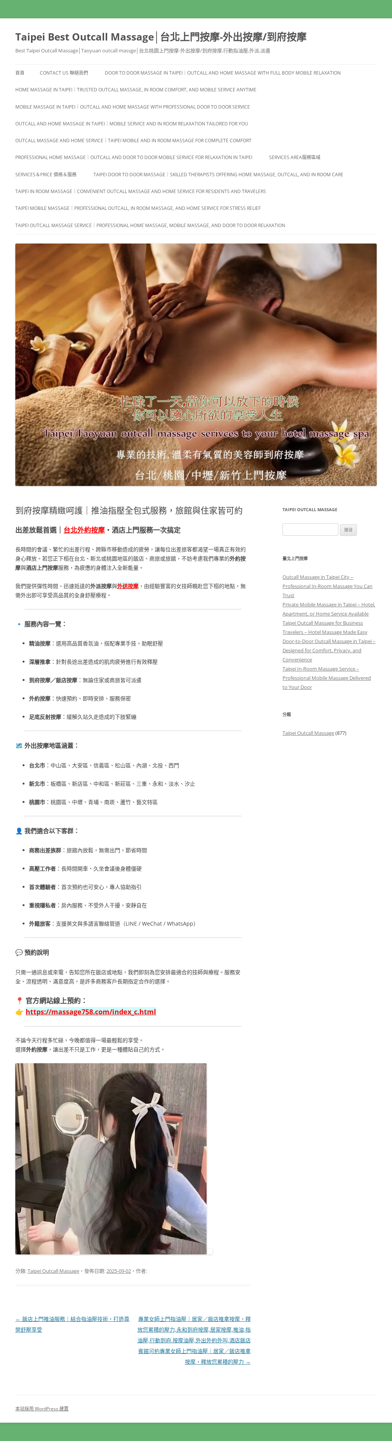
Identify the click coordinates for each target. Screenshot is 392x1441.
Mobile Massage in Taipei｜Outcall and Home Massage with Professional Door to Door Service (132, 107)
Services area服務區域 (294, 157)
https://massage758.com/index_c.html (91, 1011)
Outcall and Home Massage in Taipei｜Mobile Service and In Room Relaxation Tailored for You (131, 123)
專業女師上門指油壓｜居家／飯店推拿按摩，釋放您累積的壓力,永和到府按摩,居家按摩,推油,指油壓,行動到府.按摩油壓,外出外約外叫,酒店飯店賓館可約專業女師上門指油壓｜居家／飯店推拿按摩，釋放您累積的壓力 (194, 1340)
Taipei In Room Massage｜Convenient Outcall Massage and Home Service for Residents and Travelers (140, 191)
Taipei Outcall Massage (53, 1270)
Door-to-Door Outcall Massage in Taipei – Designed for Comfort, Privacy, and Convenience (329, 650)
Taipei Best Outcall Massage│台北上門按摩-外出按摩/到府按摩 (161, 37)
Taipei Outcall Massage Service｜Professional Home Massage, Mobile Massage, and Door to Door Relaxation (150, 225)
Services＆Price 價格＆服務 (46, 174)
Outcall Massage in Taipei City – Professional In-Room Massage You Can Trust (327, 586)
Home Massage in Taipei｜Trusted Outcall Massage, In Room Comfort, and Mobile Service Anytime (135, 89)
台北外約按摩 (84, 529)
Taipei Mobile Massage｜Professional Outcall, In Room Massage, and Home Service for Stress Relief (138, 208)
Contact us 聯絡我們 (64, 73)
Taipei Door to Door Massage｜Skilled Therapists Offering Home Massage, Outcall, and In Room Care (218, 174)
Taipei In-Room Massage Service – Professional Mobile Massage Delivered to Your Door (327, 677)
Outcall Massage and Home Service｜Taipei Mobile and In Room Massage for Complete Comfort (133, 140)
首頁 (19, 73)
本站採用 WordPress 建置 (42, 1408)
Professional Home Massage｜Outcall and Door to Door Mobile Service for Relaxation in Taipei (133, 157)
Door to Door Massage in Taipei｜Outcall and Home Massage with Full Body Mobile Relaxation (223, 73)
